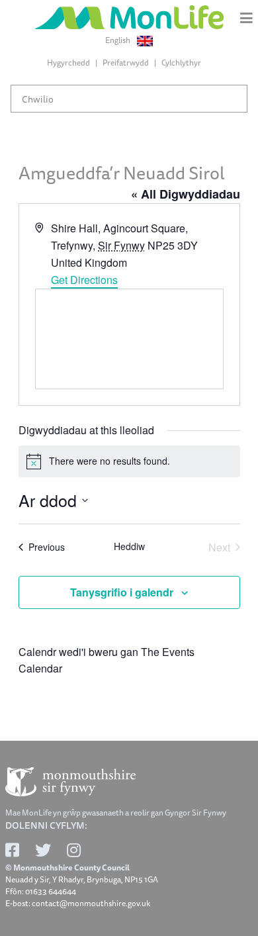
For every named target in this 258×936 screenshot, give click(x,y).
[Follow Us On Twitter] (43, 850)
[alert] (129, 461)
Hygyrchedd (68, 62)
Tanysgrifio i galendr (121, 592)
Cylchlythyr (181, 62)
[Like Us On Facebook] (12, 850)
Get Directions (84, 279)
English (118, 40)
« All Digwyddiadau (185, 194)
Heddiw (129, 546)
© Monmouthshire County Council (67, 868)
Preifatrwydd (126, 62)
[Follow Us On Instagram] (74, 850)
